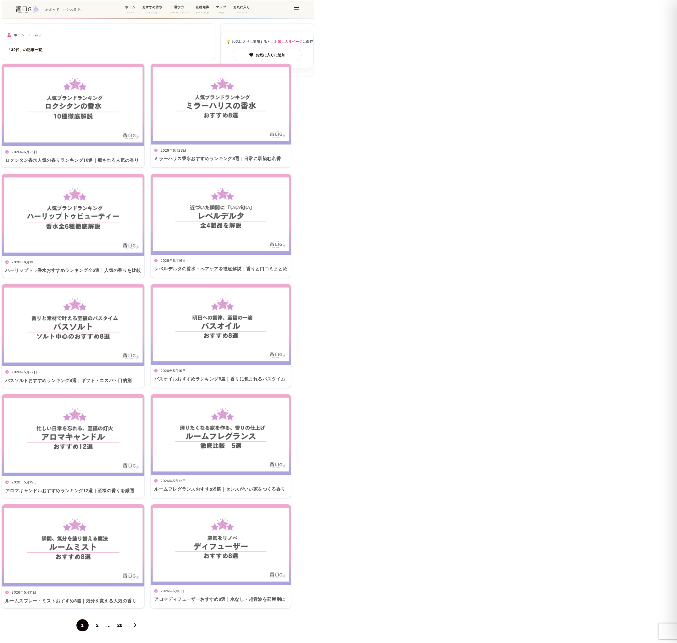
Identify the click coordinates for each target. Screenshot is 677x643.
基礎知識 (202, 9)
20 (120, 625)
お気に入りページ (288, 41)
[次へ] (135, 625)
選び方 (179, 9)
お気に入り (241, 9)
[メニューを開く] (296, 9)
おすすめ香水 (152, 9)
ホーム (130, 9)
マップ (221, 9)
